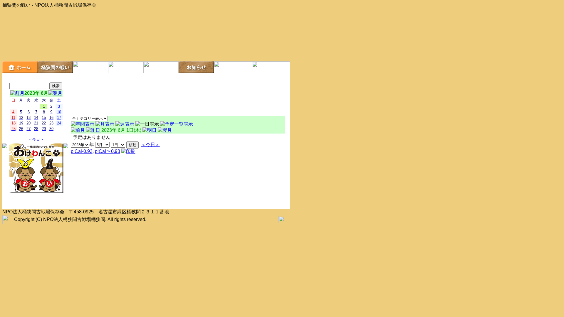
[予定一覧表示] (176, 124)
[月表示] (105, 124)
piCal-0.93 (82, 151)
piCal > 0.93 (107, 151)
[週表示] (125, 124)
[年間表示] (83, 124)
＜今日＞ (36, 139)
